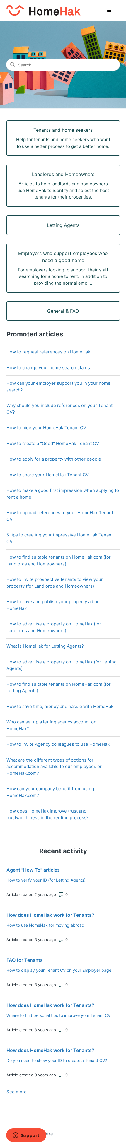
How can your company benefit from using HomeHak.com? (50, 792)
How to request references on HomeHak (48, 352)
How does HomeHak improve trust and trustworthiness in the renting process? (47, 814)
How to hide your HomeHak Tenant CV (46, 427)
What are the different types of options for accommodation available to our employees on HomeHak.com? (54, 766)
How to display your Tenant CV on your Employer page (58, 970)
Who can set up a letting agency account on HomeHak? (51, 725)
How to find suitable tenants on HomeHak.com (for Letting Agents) (58, 687)
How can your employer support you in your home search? (58, 386)
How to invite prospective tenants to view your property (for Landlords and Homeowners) (54, 583)
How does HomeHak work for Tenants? (50, 915)
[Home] (43, 10)
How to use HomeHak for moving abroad (45, 925)
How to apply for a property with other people (53, 459)
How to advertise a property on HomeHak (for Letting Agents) (61, 665)
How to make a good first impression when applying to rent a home (62, 494)
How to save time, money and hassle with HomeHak (59, 706)
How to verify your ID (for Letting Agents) (46, 880)
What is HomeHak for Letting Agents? (45, 646)
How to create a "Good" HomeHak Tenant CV (52, 443)
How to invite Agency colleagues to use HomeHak (58, 744)
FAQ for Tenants (24, 960)
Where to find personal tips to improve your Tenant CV (58, 1015)
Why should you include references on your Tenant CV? (59, 409)
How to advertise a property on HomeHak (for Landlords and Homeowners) (53, 627)
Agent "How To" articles (33, 870)
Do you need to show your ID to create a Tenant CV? (56, 1060)
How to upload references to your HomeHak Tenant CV (59, 516)
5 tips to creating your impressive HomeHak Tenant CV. (59, 538)
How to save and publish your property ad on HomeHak (53, 605)
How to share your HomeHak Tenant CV (47, 475)
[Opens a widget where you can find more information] (26, 1135)
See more (16, 1091)
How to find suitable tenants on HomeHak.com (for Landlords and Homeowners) (58, 560)
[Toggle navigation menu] (109, 10)
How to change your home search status (48, 367)
